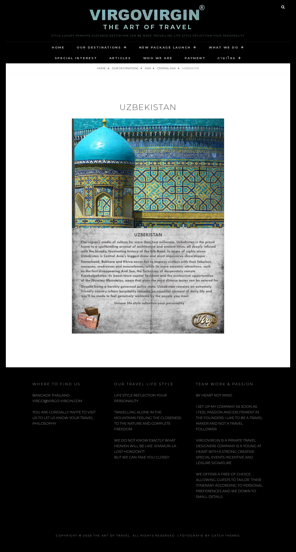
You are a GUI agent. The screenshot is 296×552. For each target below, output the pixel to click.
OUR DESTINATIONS (99, 47)
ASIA (148, 68)
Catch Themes (226, 535)
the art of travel (148, 27)
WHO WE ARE (158, 58)
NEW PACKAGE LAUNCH (165, 47)
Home (58, 47)
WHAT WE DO (224, 47)
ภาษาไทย (226, 58)
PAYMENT (195, 58)
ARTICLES (120, 58)
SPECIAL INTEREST (76, 58)
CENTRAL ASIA (166, 68)
